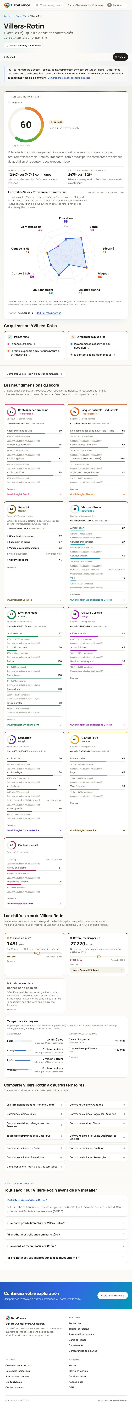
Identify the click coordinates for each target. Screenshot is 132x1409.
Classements (83, 5)
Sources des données (17, 1376)
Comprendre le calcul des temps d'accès (69, 77)
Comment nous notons (18, 1365)
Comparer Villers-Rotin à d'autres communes (33, 373)
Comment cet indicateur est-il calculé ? (23, 440)
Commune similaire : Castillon (87, 1148)
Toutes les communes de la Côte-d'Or (28, 1135)
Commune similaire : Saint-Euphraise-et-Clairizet (93, 1137)
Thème (120, 57)
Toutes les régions (79, 1328)
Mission (73, 1365)
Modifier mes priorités (48, 312)
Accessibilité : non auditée (113, 1400)
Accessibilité (76, 1381)
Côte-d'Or (21, 16)
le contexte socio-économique (93, 354)
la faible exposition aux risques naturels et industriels (35, 352)
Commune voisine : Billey (21, 1113)
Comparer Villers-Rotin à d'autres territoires (32, 1166)
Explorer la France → (113, 1295)
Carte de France (77, 1339)
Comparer (97, 5)
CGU (71, 1387)
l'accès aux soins (21, 344)
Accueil (8, 16)
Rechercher (75, 1323)
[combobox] (51, 5)
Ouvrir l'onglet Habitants (86, 969)
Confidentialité (77, 1376)
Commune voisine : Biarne (85, 1123)
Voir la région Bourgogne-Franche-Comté (30, 1104)
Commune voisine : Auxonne (86, 1104)
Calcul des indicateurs (18, 1370)
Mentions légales (78, 1370)
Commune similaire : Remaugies (88, 1157)
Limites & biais (14, 1381)
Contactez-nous (15, 1387)
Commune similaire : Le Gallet (24, 1148)
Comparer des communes (83, 1350)
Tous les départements (81, 1334)
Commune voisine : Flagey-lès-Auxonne (93, 1113)
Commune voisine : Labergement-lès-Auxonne (28, 1125)
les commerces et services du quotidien (92, 345)
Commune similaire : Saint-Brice (25, 1157)
